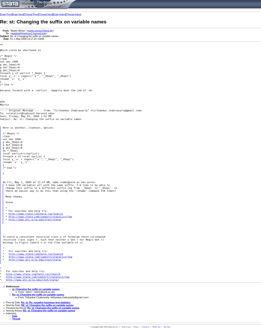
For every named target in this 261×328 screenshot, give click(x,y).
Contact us (145, 327)
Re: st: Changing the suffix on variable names (38, 294)
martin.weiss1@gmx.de (40, 30)
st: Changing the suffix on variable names (36, 289)
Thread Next (45, 14)
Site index (167, 327)
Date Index (59, 14)
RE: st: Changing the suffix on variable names (47, 305)
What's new (156, 327)
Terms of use (125, 327)
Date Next (18, 14)
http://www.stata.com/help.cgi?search (36, 213)
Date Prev (6, 14)
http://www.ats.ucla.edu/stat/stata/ (35, 219)
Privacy (136, 327)
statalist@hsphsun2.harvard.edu (28, 33)
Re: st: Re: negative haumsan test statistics (46, 302)
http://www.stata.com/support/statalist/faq (40, 216)
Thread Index (73, 14)
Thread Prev (31, 14)
